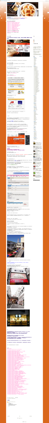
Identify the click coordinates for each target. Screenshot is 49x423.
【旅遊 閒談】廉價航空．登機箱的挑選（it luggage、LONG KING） (39, 156)
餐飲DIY (34, 95)
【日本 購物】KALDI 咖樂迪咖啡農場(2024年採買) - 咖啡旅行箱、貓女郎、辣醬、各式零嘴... (37, 47)
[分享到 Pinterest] (17, 397)
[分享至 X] (16, 397)
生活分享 (34, 131)
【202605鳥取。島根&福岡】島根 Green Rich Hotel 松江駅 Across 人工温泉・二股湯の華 (37, 49)
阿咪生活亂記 (11, 4)
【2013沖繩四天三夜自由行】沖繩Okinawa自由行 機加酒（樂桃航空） (39, 169)
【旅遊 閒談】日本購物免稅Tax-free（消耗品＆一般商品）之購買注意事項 (38, 163)
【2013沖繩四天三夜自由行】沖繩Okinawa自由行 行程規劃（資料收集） (39, 146)
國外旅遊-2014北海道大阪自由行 (12, 398)
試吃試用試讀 (35, 137)
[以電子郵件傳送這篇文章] (15, 397)
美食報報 (34, 57)
